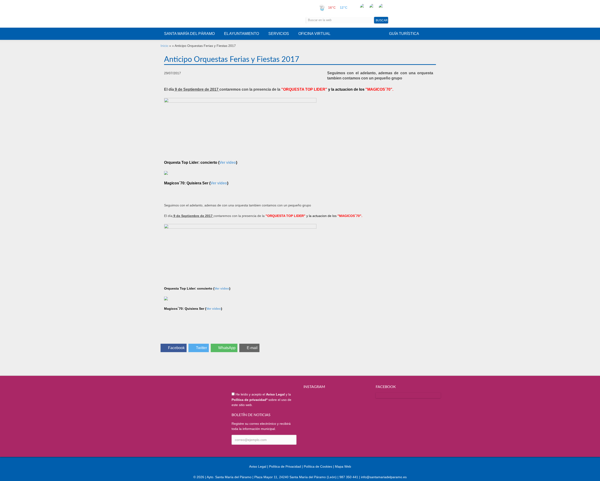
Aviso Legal (257, 466)
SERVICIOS (278, 34)
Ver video (227, 162)
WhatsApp (227, 348)
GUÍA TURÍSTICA (404, 34)
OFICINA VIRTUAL (314, 34)
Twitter (201, 348)
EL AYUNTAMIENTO (241, 34)
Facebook (176, 348)
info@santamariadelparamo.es (384, 477)
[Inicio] (207, 14)
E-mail (252, 348)
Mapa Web (343, 466)
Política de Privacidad (285, 466)
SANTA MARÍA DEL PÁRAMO (189, 34)
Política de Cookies (318, 466)
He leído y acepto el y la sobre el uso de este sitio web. (261, 399)
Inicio (164, 46)
